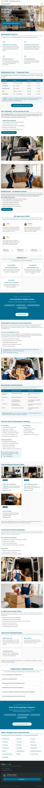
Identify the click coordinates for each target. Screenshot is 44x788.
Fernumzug (33, 738)
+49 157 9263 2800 (4, 1)
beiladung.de (6, 3)
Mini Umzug (33, 741)
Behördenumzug (6, 738)
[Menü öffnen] (42, 4)
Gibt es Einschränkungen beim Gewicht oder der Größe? (13, 696)
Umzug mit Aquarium (20, 751)
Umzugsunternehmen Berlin (36, 751)
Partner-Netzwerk (11, 662)
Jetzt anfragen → (22, 779)
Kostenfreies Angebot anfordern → (22, 724)
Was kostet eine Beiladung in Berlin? (9, 679)
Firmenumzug (5, 741)
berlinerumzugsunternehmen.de (31, 735)
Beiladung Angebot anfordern (9, 132)
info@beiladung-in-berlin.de (14, 1)
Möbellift (4, 751)
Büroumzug (19, 738)
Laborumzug (19, 741)
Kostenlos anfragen (7, 209)
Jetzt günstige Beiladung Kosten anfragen (22, 105)
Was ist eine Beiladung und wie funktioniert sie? (12, 674)
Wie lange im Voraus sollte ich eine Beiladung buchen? (13, 683)
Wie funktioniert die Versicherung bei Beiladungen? (12, 687)
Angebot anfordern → (22, 314)
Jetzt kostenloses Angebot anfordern (11, 23)
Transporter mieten (34, 754)
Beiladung (19, 754)
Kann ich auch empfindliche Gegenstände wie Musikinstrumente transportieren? (18, 691)
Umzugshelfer (5, 757)
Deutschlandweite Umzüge (7, 754)
